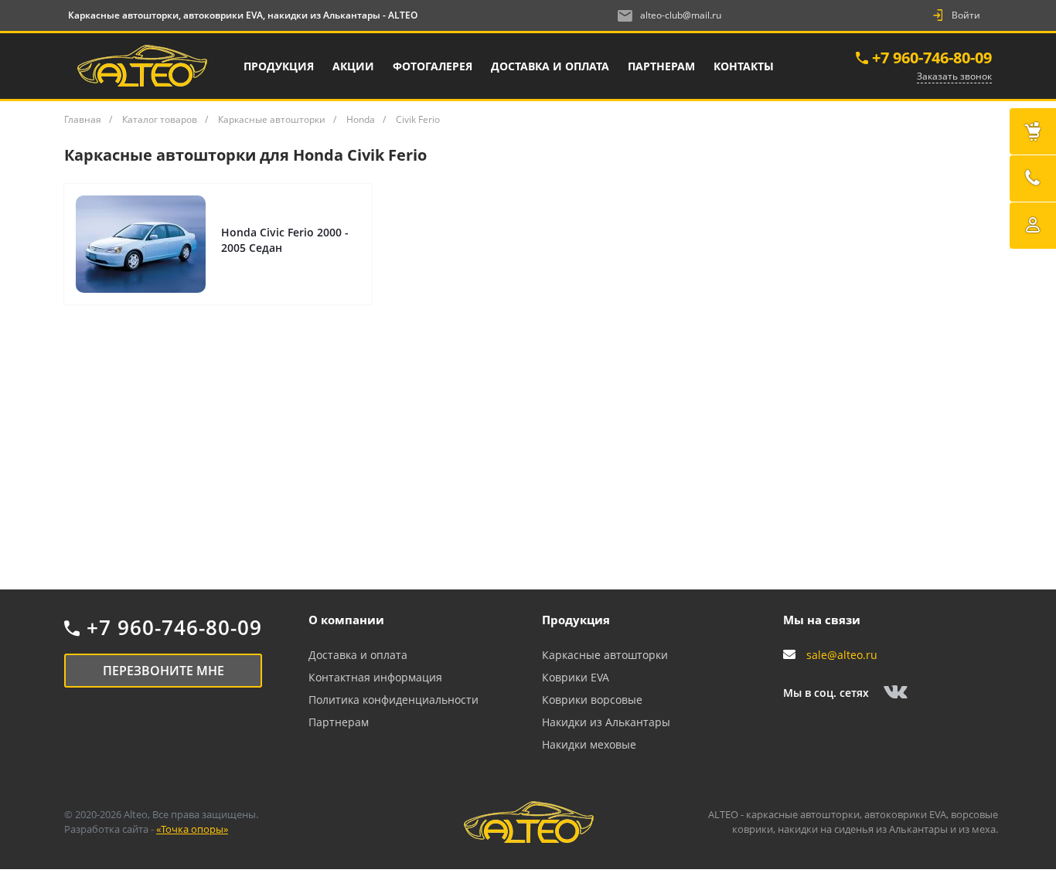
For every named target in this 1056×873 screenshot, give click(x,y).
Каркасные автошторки (605, 654)
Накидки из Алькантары (606, 722)
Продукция (576, 619)
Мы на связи (821, 619)
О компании (346, 619)
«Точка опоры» (192, 829)
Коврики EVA (575, 677)
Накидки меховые (589, 744)
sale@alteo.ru (841, 654)
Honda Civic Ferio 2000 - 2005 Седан (285, 240)
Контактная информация (375, 677)
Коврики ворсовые (592, 699)
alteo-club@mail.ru (680, 15)
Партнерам (338, 722)
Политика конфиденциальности (393, 699)
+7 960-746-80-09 (932, 57)
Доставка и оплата (357, 654)
